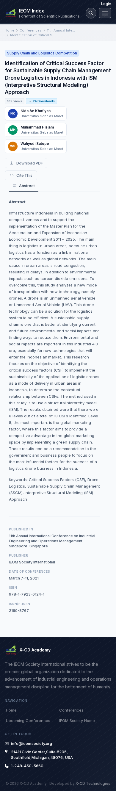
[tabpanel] (54, 350)
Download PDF (29, 163)
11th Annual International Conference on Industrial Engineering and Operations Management (61, 30)
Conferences (31, 30)
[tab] (23, 186)
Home (9, 30)
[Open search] (91, 13)
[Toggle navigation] (105, 13)
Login (106, 3)
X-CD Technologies (93, 783)
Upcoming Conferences (28, 720)
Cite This (24, 175)
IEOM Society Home (77, 720)
